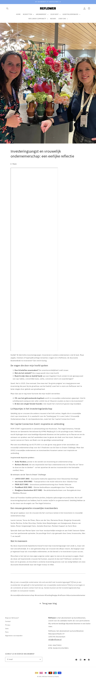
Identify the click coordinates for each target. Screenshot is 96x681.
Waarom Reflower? (12, 618)
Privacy (7, 625)
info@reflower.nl (55, 639)
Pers (7, 632)
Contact (8, 621)
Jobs (7, 628)
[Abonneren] (40, 659)
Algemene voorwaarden (13, 635)
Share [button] (14, 164)
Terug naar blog (49, 603)
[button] (7, 8)
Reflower (44, 676)
